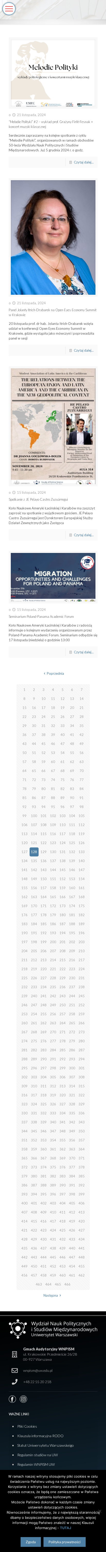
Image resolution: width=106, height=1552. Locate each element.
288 (24, 1059)
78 (24, 789)
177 (34, 915)
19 (62, 708)
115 (43, 834)
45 (43, 744)
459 (53, 1275)
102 (53, 816)
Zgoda (31, 1542)
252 (81, 1005)
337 (24, 1122)
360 (43, 1149)
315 (81, 1086)
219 (34, 969)
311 (43, 1086)
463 (39, 1284)
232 (24, 987)
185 (43, 924)
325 (43, 1104)
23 (34, 717)
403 (53, 1203)
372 (24, 1167)
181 (72, 915)
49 (82, 744)
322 (81, 1095)
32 (53, 726)
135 (34, 861)
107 (34, 825)
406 (81, 1203)
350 (81, 1131)
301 (81, 1068)
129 (43, 852)
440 (72, 1248)
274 (24, 1041)
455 (81, 1266)
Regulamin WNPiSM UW (36, 1464)
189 (81, 924)
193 (53, 933)
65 (34, 771)
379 (24, 1176)
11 (53, 699)
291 (53, 1059)
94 (43, 807)
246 (24, 1005)
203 (81, 942)
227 (43, 978)
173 (62, 906)
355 (62, 1140)
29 (24, 726)
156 (34, 888)
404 (62, 1203)
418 (62, 1221)
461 (72, 1275)
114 (34, 834)
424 (53, 1230)
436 (34, 1248)
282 (34, 1050)
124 (62, 843)
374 (43, 1167)
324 (34, 1104)
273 (81, 1032)
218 (24, 969)
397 (62, 1194)
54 (62, 753)
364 (81, 1149)
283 (43, 1050)
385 (81, 1176)
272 (72, 1032)
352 (34, 1140)
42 (82, 735)
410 (53, 1212)
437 (43, 1248)
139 (72, 861)
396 (53, 1194)
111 (72, 825)
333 (53, 1113)
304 (43, 1077)
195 (72, 933)
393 (24, 1194)
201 (62, 942)
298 (53, 1068)
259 (81, 1014)
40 (62, 735)
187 (62, 924)
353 (43, 1140)
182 (81, 915)
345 (34, 1131)
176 (24, 915)
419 (72, 1221)
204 (24, 951)
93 (34, 807)
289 (34, 1059)
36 (24, 735)
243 (62, 996)
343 (81, 1122)
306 (62, 1077)
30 (34, 726)
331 (34, 1113)
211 (24, 960)
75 (62, 780)
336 (81, 1113)
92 (24, 807)
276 (43, 1041)
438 (53, 1248)
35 (82, 726)
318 (43, 1095)
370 (72, 1158)
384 (72, 1176)
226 (34, 978)
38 (43, 735)
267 (24, 1032)
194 (62, 933)
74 (53, 780)
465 (58, 1284)
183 (24, 924)
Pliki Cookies (27, 1426)
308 (81, 1077)
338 (34, 1122)
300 (72, 1068)
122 (43, 843)
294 (81, 1059)
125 (72, 843)
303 (34, 1077)
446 (62, 1257)
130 (53, 852)
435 (24, 1248)
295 (24, 1068)
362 (62, 1149)
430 (43, 1239)
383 (62, 1176)
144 (53, 870)
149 (34, 879)
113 (24, 834)
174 (72, 906)
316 (24, 1095)
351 (24, 1140)
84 (82, 789)
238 (81, 987)
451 (43, 1266)
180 (62, 915)
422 (34, 1230)
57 (24, 762)
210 (81, 951)
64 (24, 771)
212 (34, 960)
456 (24, 1275)
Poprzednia (55, 673)
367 (43, 1158)
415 (34, 1221)
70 (82, 771)
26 (62, 717)
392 (81, 1185)
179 (53, 915)
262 (43, 1023)
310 (34, 1086)
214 (53, 960)
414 (24, 1221)
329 (81, 1104)
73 (43, 780)
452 (53, 1266)
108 (43, 825)
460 (62, 1275)
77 (82, 780)
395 (43, 1194)
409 (43, 1212)
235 (53, 987)
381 (43, 1176)
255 (43, 1014)
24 (43, 717)
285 (62, 1050)
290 (43, 1059)
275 (34, 1041)
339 (43, 1122)
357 (81, 1140)
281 (24, 1050)
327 (62, 1104)
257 (62, 1014)
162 (24, 897)
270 (53, 1032)
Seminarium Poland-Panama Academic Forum (41, 616)
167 (72, 897)
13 (72, 699)
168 (81, 897)
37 (34, 735)
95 (53, 807)
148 (24, 879)
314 (72, 1086)
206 (43, 951)
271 (62, 1032)
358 (24, 1149)
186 (53, 924)
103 (62, 816)
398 (72, 1194)
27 (72, 717)
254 (34, 1014)
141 (24, 870)
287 (81, 1050)
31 (43, 726)
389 (53, 1185)
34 (72, 726)
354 (53, 1140)
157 (43, 888)
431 (53, 1239)
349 (72, 1131)
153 (72, 879)
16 (34, 708)
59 (43, 762)
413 (81, 1212)
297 (43, 1068)
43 (24, 744)
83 (72, 789)
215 (62, 960)
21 (82, 708)
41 (72, 735)
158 (53, 888)
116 (53, 834)
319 (53, 1095)
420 (81, 1221)
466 (67, 1284)
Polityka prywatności (65, 1542)
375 (53, 1167)
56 (82, 753)
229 (62, 978)
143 (43, 870)
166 (62, 897)
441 (81, 1248)
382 (53, 1176)
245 (81, 996)
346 (43, 1131)
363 (72, 1149)
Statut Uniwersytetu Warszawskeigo (45, 1445)
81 (53, 789)
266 (81, 1023)
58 (34, 762)
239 (24, 996)
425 (62, 1230)
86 (34, 798)
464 (48, 1284)
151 (53, 879)
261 (34, 1023)
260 (24, 1023)
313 (62, 1086)
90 (72, 798)
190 (24, 933)
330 (24, 1113)
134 (24, 861)
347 (53, 1131)
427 (81, 1230)
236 (62, 987)
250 (62, 1005)
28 (82, 717)
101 (43, 816)
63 (82, 762)
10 (43, 699)
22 (24, 717)
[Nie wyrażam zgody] (99, 1511)
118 (72, 834)
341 (62, 1122)
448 (81, 1257)
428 (24, 1239)
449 (24, 1266)
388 (43, 1185)
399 (81, 1194)
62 (72, 762)
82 (62, 789)
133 (81, 852)
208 (62, 951)
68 (62, 771)
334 (62, 1113)
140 (81, 861)
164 (43, 897)
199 (43, 942)
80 (43, 789)
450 (34, 1266)
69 (72, 771)
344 (24, 1131)
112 (81, 825)
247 (34, 1005)
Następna (50, 1295)
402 (43, 1203)
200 (53, 942)
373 (34, 1167)
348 (62, 1131)
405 (72, 1203)
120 (24, 843)
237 (72, 987)
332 (43, 1113)
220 (43, 969)
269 (43, 1032)
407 (24, 1212)
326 (53, 1104)
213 (43, 960)
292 (62, 1059)
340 (53, 1122)
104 (72, 816)
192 (43, 933)
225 (24, 978)
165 (53, 897)
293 (72, 1059)
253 (24, 1014)
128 (34, 852)
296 (34, 1068)
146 (72, 870)
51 (34, 753)
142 (34, 870)
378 (81, 1167)
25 (53, 717)
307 (72, 1077)
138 (62, 861)
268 (34, 1032)
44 (34, 744)
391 (72, 1185)
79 (34, 789)
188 (72, 924)
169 (24, 906)
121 (34, 843)
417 (53, 1221)
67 (53, 771)
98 (82, 807)
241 (43, 996)
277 (53, 1041)
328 (72, 1104)
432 (62, 1239)
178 (43, 915)
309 (24, 1086)
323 (24, 1104)
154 (81, 879)
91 (82, 798)
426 (72, 1230)
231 (81, 978)
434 (81, 1239)
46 (53, 744)
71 (24, 780)
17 (43, 708)
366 (34, 1158)
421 (24, 1230)
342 (72, 1122)
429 (34, 1239)
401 (34, 1203)
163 (34, 897)
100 (34, 816)
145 (62, 870)
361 (53, 1149)
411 (62, 1212)
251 (72, 1005)
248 (43, 1005)
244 (72, 996)
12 (62, 699)
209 (72, 951)
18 (53, 708)
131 (62, 852)
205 (34, 951)
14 (82, 699)
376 (62, 1167)
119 (81, 834)
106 (24, 825)
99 (24, 816)
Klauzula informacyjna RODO (40, 1436)
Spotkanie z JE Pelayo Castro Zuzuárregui (38, 499)
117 (62, 834)
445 (53, 1257)
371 (81, 1158)
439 (62, 1248)
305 (53, 1077)
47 (62, 744)
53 (53, 753)
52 (43, 753)
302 (24, 1077)
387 (34, 1185)
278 (62, 1041)
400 (24, 1203)
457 (34, 1275)
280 (81, 1041)
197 (24, 942)
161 (81, 888)
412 (72, 1212)
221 (53, 969)
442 (24, 1257)
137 (53, 861)
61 (62, 762)
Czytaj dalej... (84, 162)
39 (53, 735)
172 (53, 906)
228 (53, 978)
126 (81, 843)
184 (34, 924)
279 (72, 1041)
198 (34, 942)
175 (81, 906)
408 (34, 1212)
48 (72, 744)
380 (34, 1176)
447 (72, 1257)
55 (72, 753)
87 (43, 798)
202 (72, 942)
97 (72, 807)
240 (34, 996)
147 (81, 870)
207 (53, 951)
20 (72, 708)
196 (81, 933)
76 (72, 780)
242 (53, 996)
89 (62, 798)
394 (34, 1194)
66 (43, 771)
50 (24, 753)
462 (81, 1275)
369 (62, 1158)
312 (53, 1086)
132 (72, 852)
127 (24, 852)
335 (72, 1113)
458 (43, 1275)
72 (34, 780)
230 (72, 978)
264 (62, 1023)
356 (72, 1140)
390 (62, 1185)
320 (62, 1095)
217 (81, 960)
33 (62, 726)
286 (72, 1050)
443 (34, 1257)
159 (62, 888)
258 (72, 1014)
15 (24, 708)
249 (53, 1005)
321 (72, 1095)
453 (62, 1266)
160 (72, 888)
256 (53, 1014)
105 (81, 816)
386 (24, 1185)
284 (53, 1050)
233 (34, 987)
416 (43, 1221)
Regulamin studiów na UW (37, 1455)
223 (72, 969)
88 (53, 798)
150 (43, 879)
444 (43, 1257)
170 (34, 906)
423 (43, 1230)
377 (72, 1167)
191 (34, 933)
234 (43, 987)
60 (53, 762)
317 (34, 1095)
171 (43, 906)
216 (72, 960)
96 (62, 807)
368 (53, 1158)
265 (72, 1023)
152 (62, 879)
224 (81, 969)
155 (24, 888)
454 (72, 1266)
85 (24, 798)
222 (62, 969)
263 (53, 1023)
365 (24, 1158)
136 (43, 861)
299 (62, 1068)
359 (34, 1149)
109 (53, 825)
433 (72, 1239)
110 (62, 825)
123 (53, 843)
